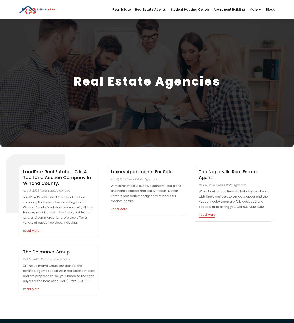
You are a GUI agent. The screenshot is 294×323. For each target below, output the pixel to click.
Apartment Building (229, 9)
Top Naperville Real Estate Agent (228, 175)
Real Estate (122, 9)
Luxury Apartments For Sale (141, 172)
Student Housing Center (189, 9)
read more (31, 231)
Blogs (270, 9)
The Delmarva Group (46, 252)
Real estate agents (150, 9)
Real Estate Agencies (55, 191)
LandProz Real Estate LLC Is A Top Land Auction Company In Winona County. (57, 177)
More (253, 9)
